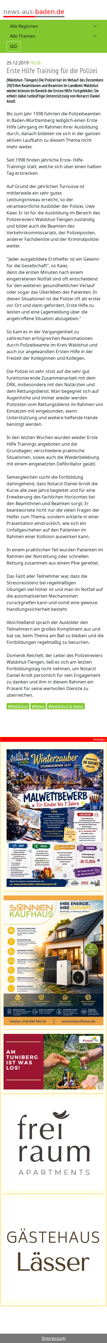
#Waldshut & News (65, 706)
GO (13, 46)
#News (38, 706)
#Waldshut (18, 706)
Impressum (54, 1338)
